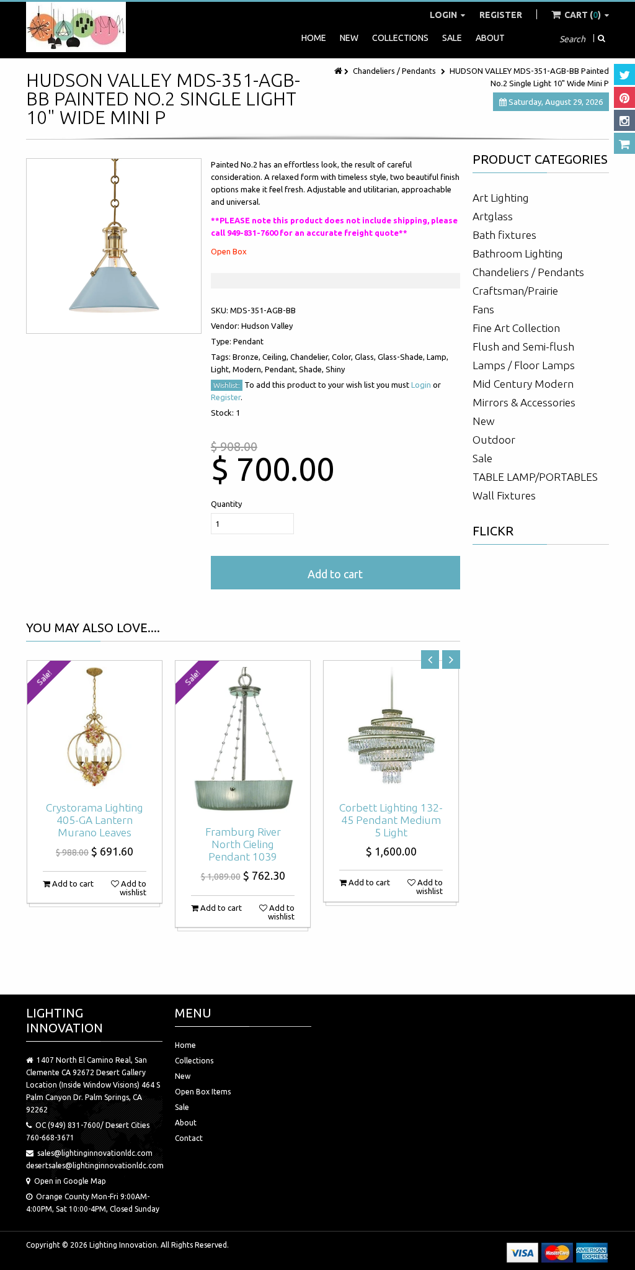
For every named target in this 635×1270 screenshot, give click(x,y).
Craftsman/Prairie (515, 291)
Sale (452, 38)
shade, (312, 369)
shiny (335, 369)
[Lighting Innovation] (76, 27)
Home (313, 38)
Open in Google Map (70, 1181)
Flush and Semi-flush (523, 346)
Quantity (226, 503)
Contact (189, 1138)
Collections (400, 38)
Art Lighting (501, 197)
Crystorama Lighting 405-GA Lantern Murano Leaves (94, 820)
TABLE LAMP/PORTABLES (535, 477)
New (349, 38)
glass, (366, 356)
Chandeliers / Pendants (394, 70)
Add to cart (335, 574)
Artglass (493, 216)
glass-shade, (402, 356)
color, (343, 356)
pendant (248, 341)
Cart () (582, 15)
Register (500, 15)
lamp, (437, 356)
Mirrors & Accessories (524, 402)
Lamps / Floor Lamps (524, 365)
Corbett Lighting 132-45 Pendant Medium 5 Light (391, 820)
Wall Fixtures (504, 495)
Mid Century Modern (523, 384)
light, (222, 369)
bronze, (247, 356)
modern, (249, 369)
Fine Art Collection (516, 328)
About (490, 38)
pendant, (282, 369)
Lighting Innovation (123, 1245)
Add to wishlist (132, 888)
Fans (483, 309)
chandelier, (311, 356)
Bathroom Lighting (518, 253)
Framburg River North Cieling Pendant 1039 (243, 844)
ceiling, (276, 356)
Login (444, 15)
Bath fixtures (504, 235)
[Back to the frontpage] (339, 70)
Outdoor (494, 439)
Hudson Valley (267, 325)
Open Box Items (203, 1092)
